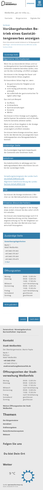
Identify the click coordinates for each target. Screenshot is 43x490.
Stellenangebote (9, 427)
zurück (23, 319)
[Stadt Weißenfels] (21, 355)
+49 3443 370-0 (9, 361)
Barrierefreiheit (9, 332)
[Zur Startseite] (10, 3)
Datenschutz (8, 329)
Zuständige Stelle (11, 55)
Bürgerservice (21, 18)
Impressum (21, 332)
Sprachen (30, 3)
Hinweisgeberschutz (22, 329)
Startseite (8, 18)
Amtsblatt (7, 424)
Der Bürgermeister (10, 420)
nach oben (34, 319)
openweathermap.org (15, 485)
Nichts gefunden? (10, 304)
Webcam (6, 434)
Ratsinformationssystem (13, 431)
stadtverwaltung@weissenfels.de (17, 366)
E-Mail (7, 262)
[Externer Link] (5, 449)
